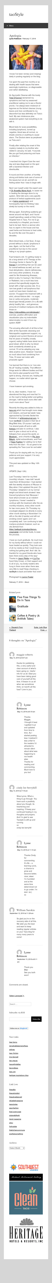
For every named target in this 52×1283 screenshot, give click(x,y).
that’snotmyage (15, 1111)
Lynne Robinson (15, 38)
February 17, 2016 (29, 38)
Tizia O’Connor (15, 97)
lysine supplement (21, 201)
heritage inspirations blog (18, 1075)
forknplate (13, 1126)
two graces (13, 1060)
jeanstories (13, 1104)
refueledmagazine (16, 1100)
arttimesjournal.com (28, 418)
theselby (12, 1089)
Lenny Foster (27, 577)
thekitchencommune (17, 1130)
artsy (11, 1122)
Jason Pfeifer (23, 558)
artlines (12, 1049)
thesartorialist (14, 1093)
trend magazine (15, 1119)
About (27, 582)
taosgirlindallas (15, 1064)
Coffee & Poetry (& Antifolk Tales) (28, 617)
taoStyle (16, 14)
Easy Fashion (17, 441)
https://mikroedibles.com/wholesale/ (24, 312)
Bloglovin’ (13, 436)
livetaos (12, 428)
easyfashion (14, 1108)
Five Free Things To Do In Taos (29, 598)
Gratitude (22, 606)
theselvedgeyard (15, 1097)
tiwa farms (13, 1042)
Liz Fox (36, 558)
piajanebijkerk (14, 1115)
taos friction (13, 1053)
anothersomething (16, 1133)
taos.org (13, 410)
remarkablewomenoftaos (18, 1046)
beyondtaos (13, 1068)
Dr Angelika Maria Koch (21, 190)
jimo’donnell (13, 1057)
